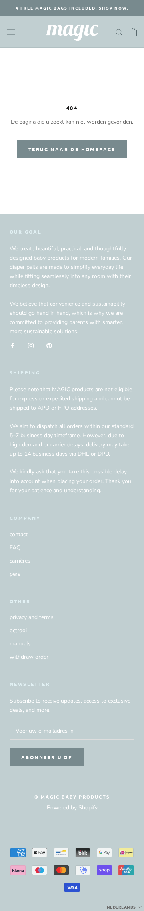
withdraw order (29, 657)
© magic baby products (72, 796)
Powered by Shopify (72, 807)
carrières (20, 561)
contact (19, 534)
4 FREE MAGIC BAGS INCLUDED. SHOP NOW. (72, 8)
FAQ (15, 547)
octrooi (18, 630)
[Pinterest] (49, 345)
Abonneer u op (46, 757)
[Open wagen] (133, 32)
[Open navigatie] (11, 32)
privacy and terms (32, 617)
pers (15, 574)
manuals (20, 643)
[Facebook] (12, 345)
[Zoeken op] (119, 31)
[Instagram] (31, 345)
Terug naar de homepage (72, 149)
